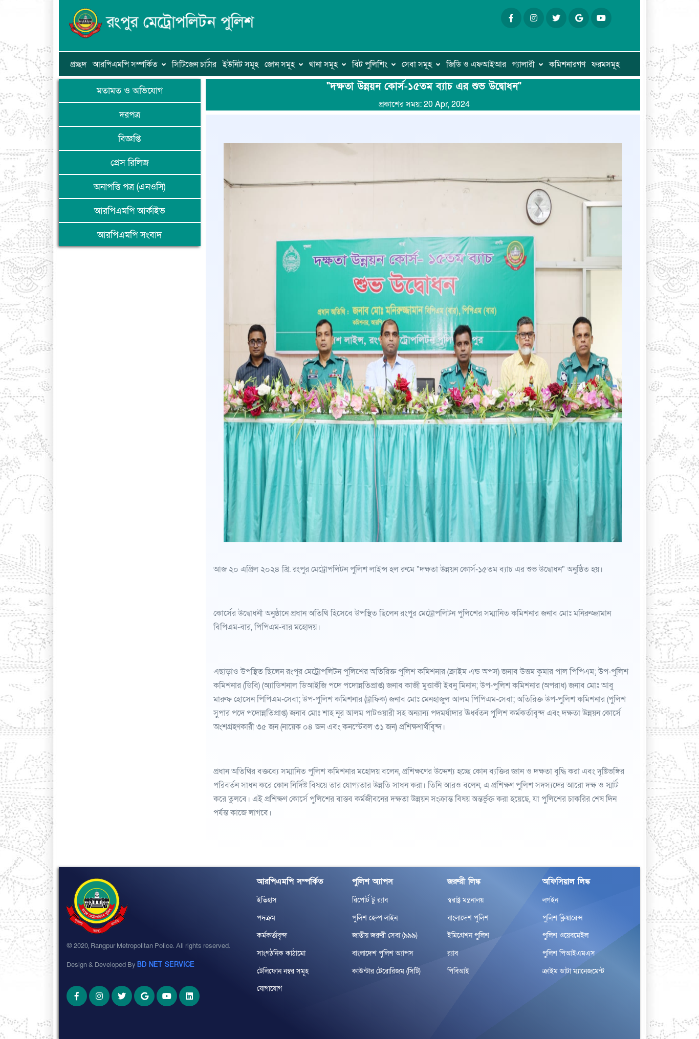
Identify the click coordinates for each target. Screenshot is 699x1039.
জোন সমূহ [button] (280, 64)
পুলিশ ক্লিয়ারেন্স (562, 918)
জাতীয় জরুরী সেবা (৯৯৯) (385, 935)
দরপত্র (129, 115)
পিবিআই (458, 971)
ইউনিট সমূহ (240, 64)
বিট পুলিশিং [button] (369, 64)
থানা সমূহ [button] (323, 64)
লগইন (550, 900)
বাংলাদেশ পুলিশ (468, 918)
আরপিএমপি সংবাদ (129, 235)
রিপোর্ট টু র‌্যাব (370, 900)
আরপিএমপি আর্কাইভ (129, 211)
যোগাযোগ (269, 988)
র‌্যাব (452, 953)
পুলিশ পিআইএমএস (568, 953)
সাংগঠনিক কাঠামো (281, 953)
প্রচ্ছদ (78, 64)
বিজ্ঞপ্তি (129, 139)
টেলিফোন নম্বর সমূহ (283, 971)
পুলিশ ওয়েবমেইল (565, 935)
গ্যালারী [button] (523, 64)
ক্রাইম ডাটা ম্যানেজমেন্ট (573, 971)
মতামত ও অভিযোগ (130, 91)
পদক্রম (266, 918)
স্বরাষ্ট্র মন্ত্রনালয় (465, 900)
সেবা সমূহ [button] (417, 64)
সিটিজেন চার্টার (194, 64)
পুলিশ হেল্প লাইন (375, 918)
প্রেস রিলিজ (130, 163)
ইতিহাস (267, 900)
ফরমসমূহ (606, 64)
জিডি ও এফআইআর (476, 64)
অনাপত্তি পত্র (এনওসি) (129, 187)
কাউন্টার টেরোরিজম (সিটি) (386, 971)
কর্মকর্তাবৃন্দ (272, 935)
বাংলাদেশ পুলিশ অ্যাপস (382, 953)
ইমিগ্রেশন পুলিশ (468, 935)
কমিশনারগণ (567, 64)
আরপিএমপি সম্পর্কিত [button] (125, 64)
